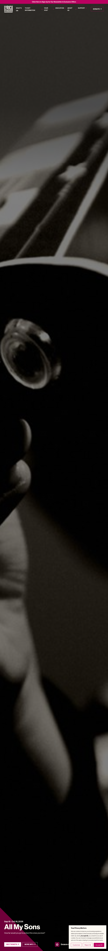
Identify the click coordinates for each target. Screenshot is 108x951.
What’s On (19, 9)
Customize (76, 945)
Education (59, 8)
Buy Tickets (11, 944)
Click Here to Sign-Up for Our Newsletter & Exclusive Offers (54, 2)
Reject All (88, 945)
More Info (29, 944)
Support (81, 8)
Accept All (99, 945)
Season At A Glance (70, 944)
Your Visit (46, 9)
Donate (96, 9)
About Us (69, 9)
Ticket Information (30, 9)
